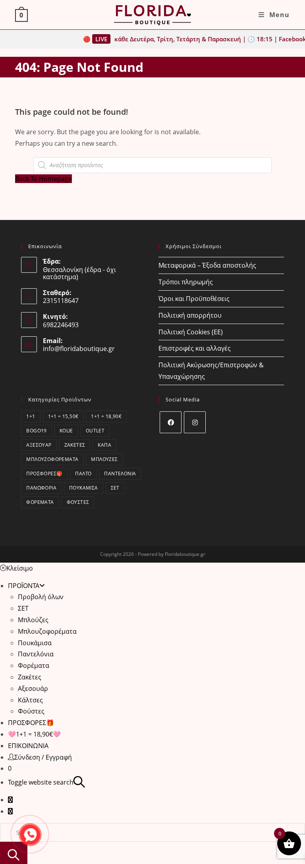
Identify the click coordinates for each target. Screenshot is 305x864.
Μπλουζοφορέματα (52, 459)
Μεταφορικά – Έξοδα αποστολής (207, 265)
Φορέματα (40, 502)
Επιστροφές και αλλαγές (194, 348)
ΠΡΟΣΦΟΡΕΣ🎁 (44, 473)
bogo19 (36, 430)
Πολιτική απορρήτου (190, 315)
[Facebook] (170, 422)
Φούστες (78, 502)
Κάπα (104, 445)
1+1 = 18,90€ (106, 416)
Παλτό (83, 473)
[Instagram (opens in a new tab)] (10, 811)
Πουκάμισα (83, 487)
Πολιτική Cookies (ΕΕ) (190, 332)
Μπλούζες (104, 459)
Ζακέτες (74, 445)
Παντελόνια (120, 473)
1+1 (30, 416)
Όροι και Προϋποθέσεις (194, 298)
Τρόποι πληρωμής (185, 282)
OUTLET (95, 430)
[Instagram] (195, 422)
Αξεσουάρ (38, 445)
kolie (66, 430)
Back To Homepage (43, 178)
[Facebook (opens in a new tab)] (10, 799)
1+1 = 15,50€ (63, 416)
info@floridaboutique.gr (79, 348)
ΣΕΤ (115, 487)
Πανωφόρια (41, 487)
